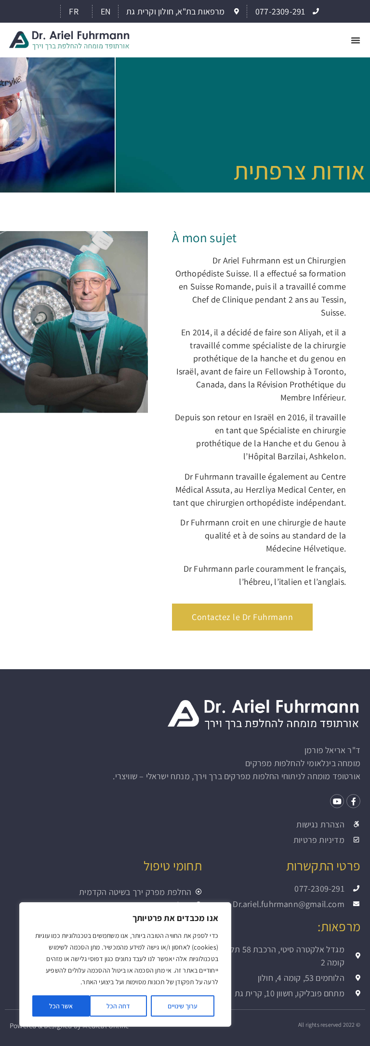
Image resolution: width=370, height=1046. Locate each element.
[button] (355, 40)
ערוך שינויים (183, 1006)
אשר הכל (61, 1006)
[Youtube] (337, 801)
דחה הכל (118, 1006)
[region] (125, 964)
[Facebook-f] (353, 801)
